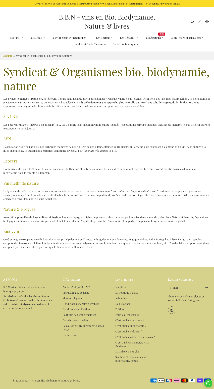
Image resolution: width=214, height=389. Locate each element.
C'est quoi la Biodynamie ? (130, 325)
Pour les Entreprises (127, 314)
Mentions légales (72, 298)
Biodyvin (11, 231)
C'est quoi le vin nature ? (129, 320)
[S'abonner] (207, 287)
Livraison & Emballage (76, 292)
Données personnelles (75, 320)
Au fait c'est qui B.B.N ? (76, 287)
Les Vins (15, 37)
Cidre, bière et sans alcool (186, 37)
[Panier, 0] (207, 21)
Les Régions (103, 37)
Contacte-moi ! (71, 334)
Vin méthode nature (21, 182)
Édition (119, 309)
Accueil (7, 55)
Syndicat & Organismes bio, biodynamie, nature (131, 358)
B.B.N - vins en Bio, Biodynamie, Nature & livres (50, 380)
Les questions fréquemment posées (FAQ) (83, 327)
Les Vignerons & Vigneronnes (69, 37)
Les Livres (36, 37)
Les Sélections (153, 37)
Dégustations (122, 303)
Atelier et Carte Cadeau (89, 44)
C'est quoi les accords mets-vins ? (135, 336)
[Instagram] (171, 310)
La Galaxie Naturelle (127, 351)
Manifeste (121, 287)
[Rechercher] (192, 21)
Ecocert (10, 160)
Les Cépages (127, 37)
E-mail (174, 287)
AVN (7, 138)
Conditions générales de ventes (81, 303)
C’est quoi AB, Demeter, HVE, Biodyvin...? (132, 344)
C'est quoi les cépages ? (128, 331)
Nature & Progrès (19, 209)
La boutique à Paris (126, 292)
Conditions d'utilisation (76, 309)
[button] (28, 279)
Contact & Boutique (124, 44)
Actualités (121, 298)
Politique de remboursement (79, 314)
